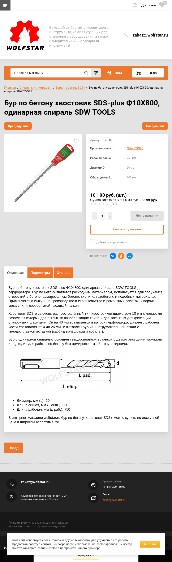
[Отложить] (76, 141)
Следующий (155, 126)
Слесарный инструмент (36, 87)
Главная (10, 87)
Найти (86, 72)
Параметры (40, 273)
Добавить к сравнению (111, 242)
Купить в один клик (126, 229)
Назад (13, 448)
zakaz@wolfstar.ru (150, 35)
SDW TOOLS (135, 148)
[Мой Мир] (129, 256)
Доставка (148, 5)
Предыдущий (18, 126)
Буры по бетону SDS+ (70, 87)
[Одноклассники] (121, 256)
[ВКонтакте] (113, 256)
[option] (43, 173)
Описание (15, 273)
